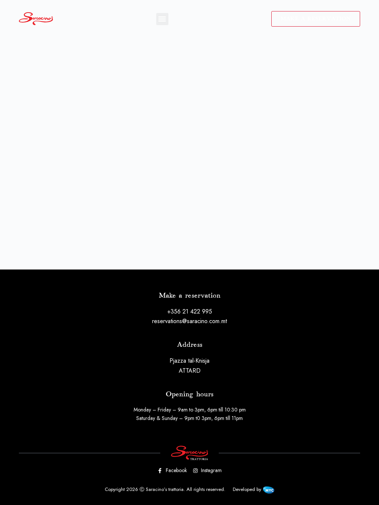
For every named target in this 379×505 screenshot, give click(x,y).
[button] (162, 19)
